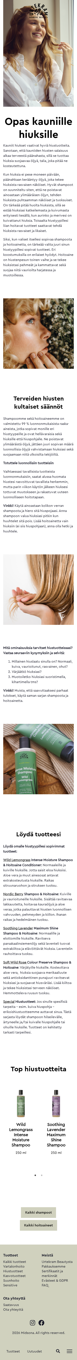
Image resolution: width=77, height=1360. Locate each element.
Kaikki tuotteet (14, 1262)
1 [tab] (35, 1175)
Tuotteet (13, 1351)
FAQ (45, 1285)
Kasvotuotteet (14, 1276)
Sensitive (10, 1285)
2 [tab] (42, 1175)
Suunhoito (11, 1280)
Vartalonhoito (14, 1266)
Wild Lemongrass (16, 860)
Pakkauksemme (53, 1266)
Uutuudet (34, 1351)
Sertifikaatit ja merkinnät (52, 1274)
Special (9, 1001)
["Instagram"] (34, 1323)
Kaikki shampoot (38, 1212)
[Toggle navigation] (69, 1351)
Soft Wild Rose (15, 962)
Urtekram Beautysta (57, 1262)
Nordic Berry (13, 894)
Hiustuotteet (13, 1271)
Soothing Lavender (18, 928)
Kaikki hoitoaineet (38, 1225)
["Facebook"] (42, 1323)
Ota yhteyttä (13, 1309)
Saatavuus (11, 1305)
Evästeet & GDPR (55, 1280)
